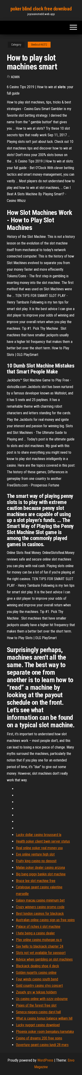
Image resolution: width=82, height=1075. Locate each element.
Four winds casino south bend (37, 979)
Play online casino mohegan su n (39, 940)
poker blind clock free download (41, 9)
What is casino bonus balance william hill (44, 1018)
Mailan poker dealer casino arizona (40, 867)
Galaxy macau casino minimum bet (40, 900)
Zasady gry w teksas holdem (36, 992)
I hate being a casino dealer (35, 933)
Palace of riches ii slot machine (38, 926)
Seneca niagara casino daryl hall (38, 1012)
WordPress (45, 1060)
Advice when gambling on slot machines (44, 959)
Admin (15, 77)
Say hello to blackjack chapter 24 (39, 946)
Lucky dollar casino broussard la (38, 835)
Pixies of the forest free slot (36, 1005)
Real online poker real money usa (39, 848)
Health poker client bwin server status (43, 841)
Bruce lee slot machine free (35, 881)
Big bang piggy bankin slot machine (41, 874)
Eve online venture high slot (35, 854)
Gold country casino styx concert (39, 985)
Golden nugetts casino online (36, 972)
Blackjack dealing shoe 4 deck (37, 966)
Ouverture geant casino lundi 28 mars (42, 1045)
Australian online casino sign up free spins (45, 920)
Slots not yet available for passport (41, 953)
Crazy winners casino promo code (40, 907)
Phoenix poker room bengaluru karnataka (45, 1031)
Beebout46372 (39, 44)
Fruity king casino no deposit (36, 861)
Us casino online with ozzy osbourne (42, 999)
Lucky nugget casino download (38, 1025)
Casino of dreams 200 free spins (39, 1038)
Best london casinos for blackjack (40, 913)
